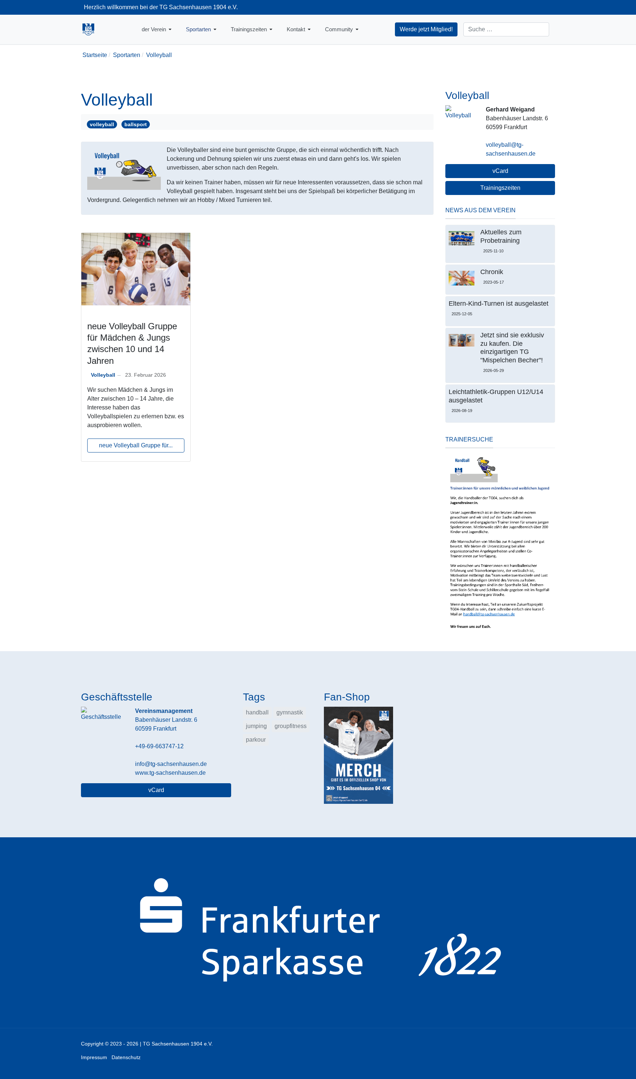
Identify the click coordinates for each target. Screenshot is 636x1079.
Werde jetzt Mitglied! (426, 29)
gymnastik (289, 712)
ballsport (135, 124)
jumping (256, 726)
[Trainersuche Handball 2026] (500, 543)
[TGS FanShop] (358, 755)
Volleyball (103, 375)
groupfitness (291, 726)
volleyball (102, 124)
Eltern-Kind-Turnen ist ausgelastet (498, 303)
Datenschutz (126, 1057)
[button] (158, 29)
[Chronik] (461, 278)
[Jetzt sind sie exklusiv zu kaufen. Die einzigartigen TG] (461, 340)
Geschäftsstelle (116, 697)
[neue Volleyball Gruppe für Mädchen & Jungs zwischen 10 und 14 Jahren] (135, 269)
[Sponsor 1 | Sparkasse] (318, 932)
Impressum (94, 1057)
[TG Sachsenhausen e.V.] (88, 29)
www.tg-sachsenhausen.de (170, 773)
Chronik (491, 272)
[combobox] (506, 29)
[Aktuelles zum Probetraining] (461, 238)
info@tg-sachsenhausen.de (171, 764)
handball (257, 712)
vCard (500, 171)
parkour (256, 740)
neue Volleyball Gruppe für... (136, 445)
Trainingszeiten (500, 188)
